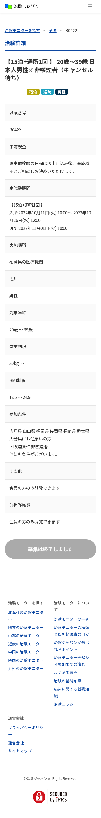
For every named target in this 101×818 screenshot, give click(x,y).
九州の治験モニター (25, 668)
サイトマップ (20, 751)
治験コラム (64, 704)
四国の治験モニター (25, 660)
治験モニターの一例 (71, 619)
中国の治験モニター (25, 652)
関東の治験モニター (25, 627)
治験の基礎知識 (67, 680)
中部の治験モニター (25, 635)
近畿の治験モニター (25, 643)
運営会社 (16, 742)
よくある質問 (65, 672)
